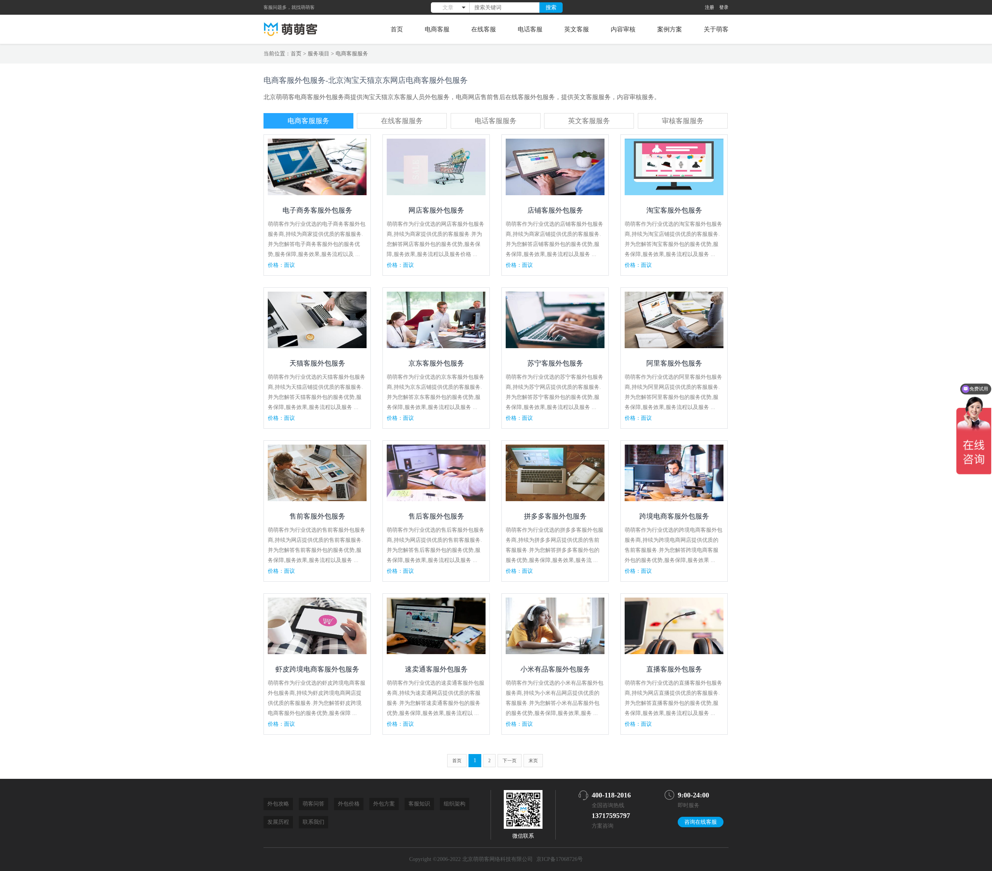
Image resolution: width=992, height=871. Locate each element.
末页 (533, 760)
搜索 (551, 7)
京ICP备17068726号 (559, 859)
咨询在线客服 (700, 822)
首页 (397, 29)
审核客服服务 (683, 121)
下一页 (510, 760)
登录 (723, 7)
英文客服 (576, 29)
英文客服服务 (589, 121)
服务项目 (318, 54)
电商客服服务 (352, 54)
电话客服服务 (496, 121)
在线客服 (483, 29)
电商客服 (437, 29)
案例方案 (669, 29)
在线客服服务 (402, 121)
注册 (709, 7)
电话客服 (530, 29)
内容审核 (623, 29)
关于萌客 (716, 29)
